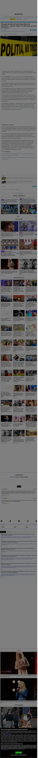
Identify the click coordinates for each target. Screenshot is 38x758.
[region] (18, 743)
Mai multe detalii (8, 733)
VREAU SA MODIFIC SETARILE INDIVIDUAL (18, 755)
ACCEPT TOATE (19, 752)
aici (4, 739)
